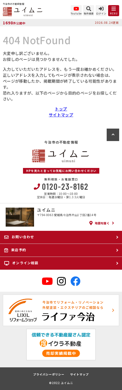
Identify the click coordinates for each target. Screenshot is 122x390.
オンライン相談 (25, 262)
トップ (61, 109)
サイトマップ (61, 115)
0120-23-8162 (65, 186)
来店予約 (18, 249)
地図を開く (102, 223)
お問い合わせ (23, 236)
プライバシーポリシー (48, 374)
